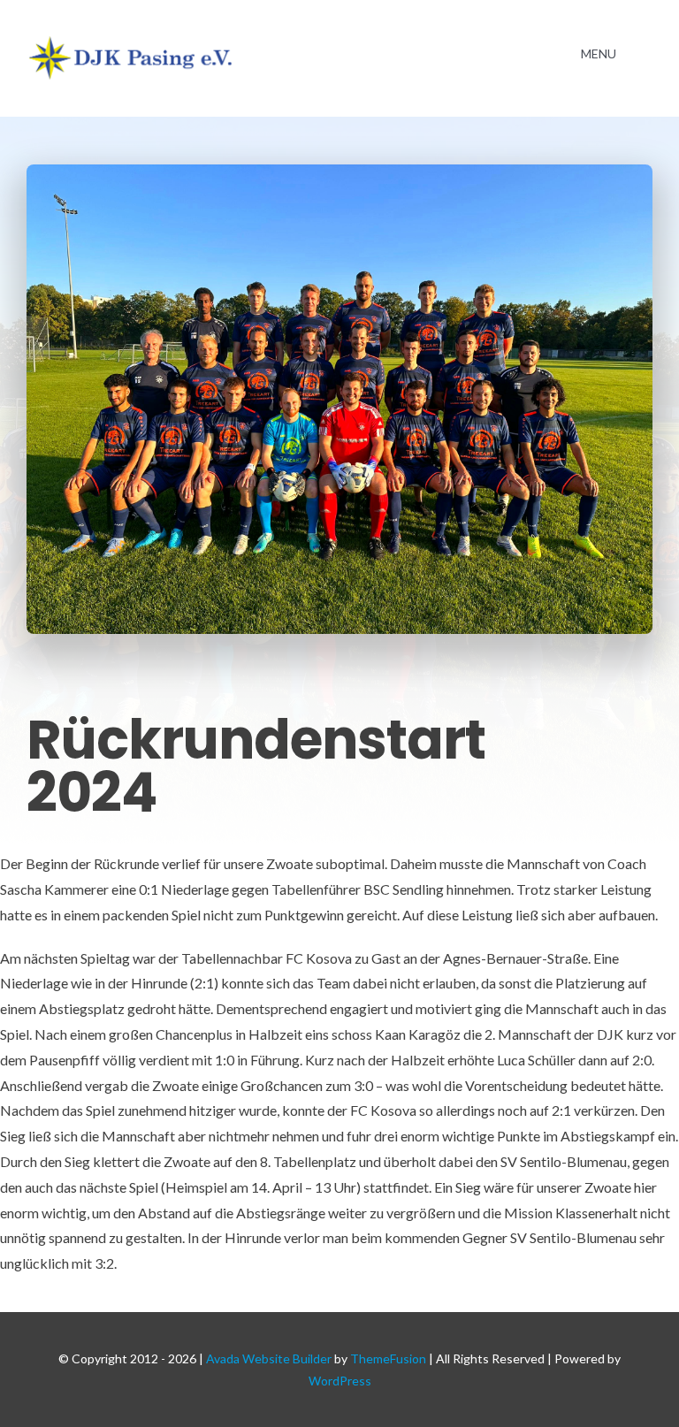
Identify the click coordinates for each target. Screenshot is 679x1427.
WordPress (340, 1380)
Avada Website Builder (269, 1358)
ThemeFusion (388, 1358)
